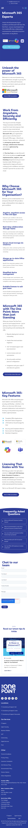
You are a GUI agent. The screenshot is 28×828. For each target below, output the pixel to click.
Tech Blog (20, 653)
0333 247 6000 (14, 3)
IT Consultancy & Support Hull (8, 707)
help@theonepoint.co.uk (14, 1)
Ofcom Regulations (6, 775)
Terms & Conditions (6, 754)
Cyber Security (5, 727)
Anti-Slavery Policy (6, 765)
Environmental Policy (6, 768)
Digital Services (5, 741)
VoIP (2, 734)
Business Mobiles (5, 730)
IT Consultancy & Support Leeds (9, 710)
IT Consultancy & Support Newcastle (10, 714)
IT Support (3, 723)
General (12, 653)
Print (2, 745)
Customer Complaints (6, 761)
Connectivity (4, 737)
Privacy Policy (4, 757)
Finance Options (5, 772)
